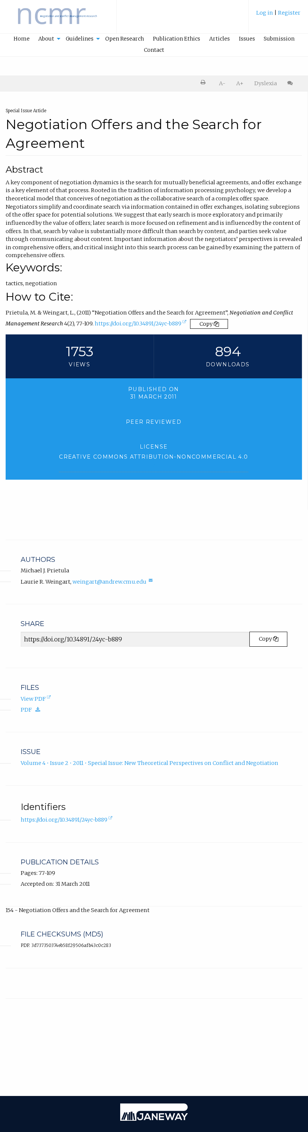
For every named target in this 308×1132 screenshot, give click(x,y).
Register (289, 12)
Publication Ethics (176, 38)
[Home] (58, 20)
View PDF (36, 699)
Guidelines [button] (80, 38)
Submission (279, 38)
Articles (219, 38)
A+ (239, 83)
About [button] (46, 38)
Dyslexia (265, 83)
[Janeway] (154, 1118)
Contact (154, 50)
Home (22, 38)
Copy (206, 324)
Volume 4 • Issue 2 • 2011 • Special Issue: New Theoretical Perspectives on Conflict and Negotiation (149, 763)
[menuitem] (278, 16)
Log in (264, 12)
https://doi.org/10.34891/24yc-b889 (141, 325)
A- (222, 83)
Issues (247, 38)
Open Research (124, 38)
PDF (32, 709)
